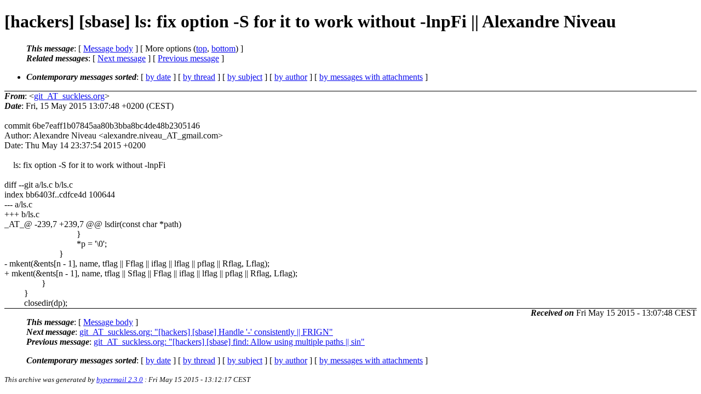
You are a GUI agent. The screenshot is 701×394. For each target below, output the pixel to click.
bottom (223, 48)
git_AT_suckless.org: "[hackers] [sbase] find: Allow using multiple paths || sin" (229, 341)
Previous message (188, 58)
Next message (121, 58)
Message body (108, 48)
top (201, 48)
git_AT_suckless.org (69, 96)
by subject (244, 77)
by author (290, 77)
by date (158, 77)
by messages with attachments (371, 77)
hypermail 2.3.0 (119, 379)
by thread (199, 77)
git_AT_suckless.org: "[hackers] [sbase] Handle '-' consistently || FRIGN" (206, 332)
